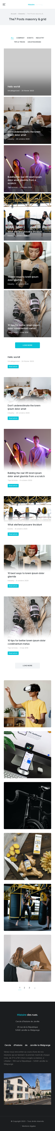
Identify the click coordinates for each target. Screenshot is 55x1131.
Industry (40, 38)
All (12, 38)
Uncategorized (34, 42)
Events (30, 38)
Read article (13, 366)
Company (20, 38)
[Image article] (27, 72)
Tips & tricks (19, 42)
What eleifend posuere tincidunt (25, 231)
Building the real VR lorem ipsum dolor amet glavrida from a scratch (25, 180)
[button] (4, 4)
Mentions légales (29, 1126)
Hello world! (14, 86)
